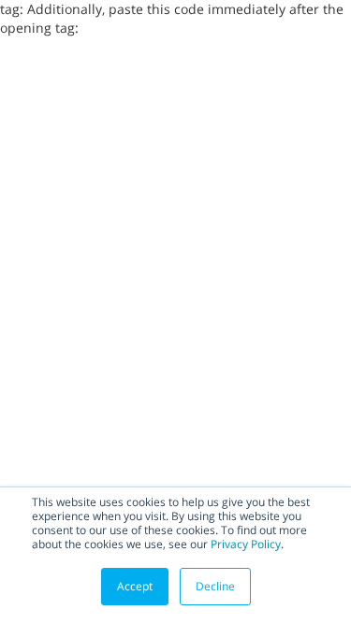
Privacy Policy (246, 544)
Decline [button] (215, 586)
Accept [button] (135, 586)
